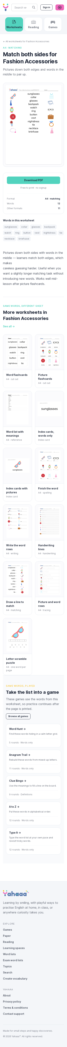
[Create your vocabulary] (59, 7)
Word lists (9, 954)
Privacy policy (12, 1001)
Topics (7, 966)
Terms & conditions (15, 1007)
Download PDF (33, 180)
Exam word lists (13, 960)
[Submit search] (33, 7)
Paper (7, 935)
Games (7, 929)
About (7, 995)
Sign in (46, 7)
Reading (8, 941)
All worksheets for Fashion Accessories (26, 41)
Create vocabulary (15, 978)
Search (7, 972)
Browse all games (18, 716)
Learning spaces (14, 948)
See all (9, 326)
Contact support (13, 1013)
